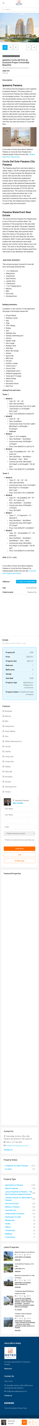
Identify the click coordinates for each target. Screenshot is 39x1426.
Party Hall (8, 772)
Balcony (8, 716)
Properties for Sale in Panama (11, 56)
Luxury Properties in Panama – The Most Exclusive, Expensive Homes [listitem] (18, 1193)
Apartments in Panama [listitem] (14, 1185)
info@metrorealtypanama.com (17, 1146)
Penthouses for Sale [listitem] (13, 1217)
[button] (28, 47)
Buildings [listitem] (8, 1234)
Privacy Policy (22, 1408)
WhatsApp (20, 861)
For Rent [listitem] (8, 1169)
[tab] (4, 47)
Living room (9, 757)
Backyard (8, 711)
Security (8, 782)
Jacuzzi (8, 746)
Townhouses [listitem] (10, 1230)
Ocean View (9, 762)
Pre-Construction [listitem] (12, 1204)
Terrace (8, 792)
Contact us (8, 1150)
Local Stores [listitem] (10, 1237)
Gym (6, 736)
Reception (8, 777)
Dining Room (9, 726)
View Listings (18, 803)
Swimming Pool (10, 787)
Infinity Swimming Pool (13, 741)
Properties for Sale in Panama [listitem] (16, 1166)
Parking (7, 767)
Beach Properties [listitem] (11, 1188)
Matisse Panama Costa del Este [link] (25, 1252)
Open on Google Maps (27, 581)
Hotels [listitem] (7, 1224)
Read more (8, 1369)
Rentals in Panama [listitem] (12, 1207)
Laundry (8, 751)
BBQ (6, 721)
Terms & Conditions (10, 1408)
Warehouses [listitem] (10, 1220)
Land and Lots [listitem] (10, 1210)
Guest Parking (10, 731)
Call (19, 855)
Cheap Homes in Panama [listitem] (14, 1214)
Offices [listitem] (8, 1227)
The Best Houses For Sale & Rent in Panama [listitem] (18, 1199)
